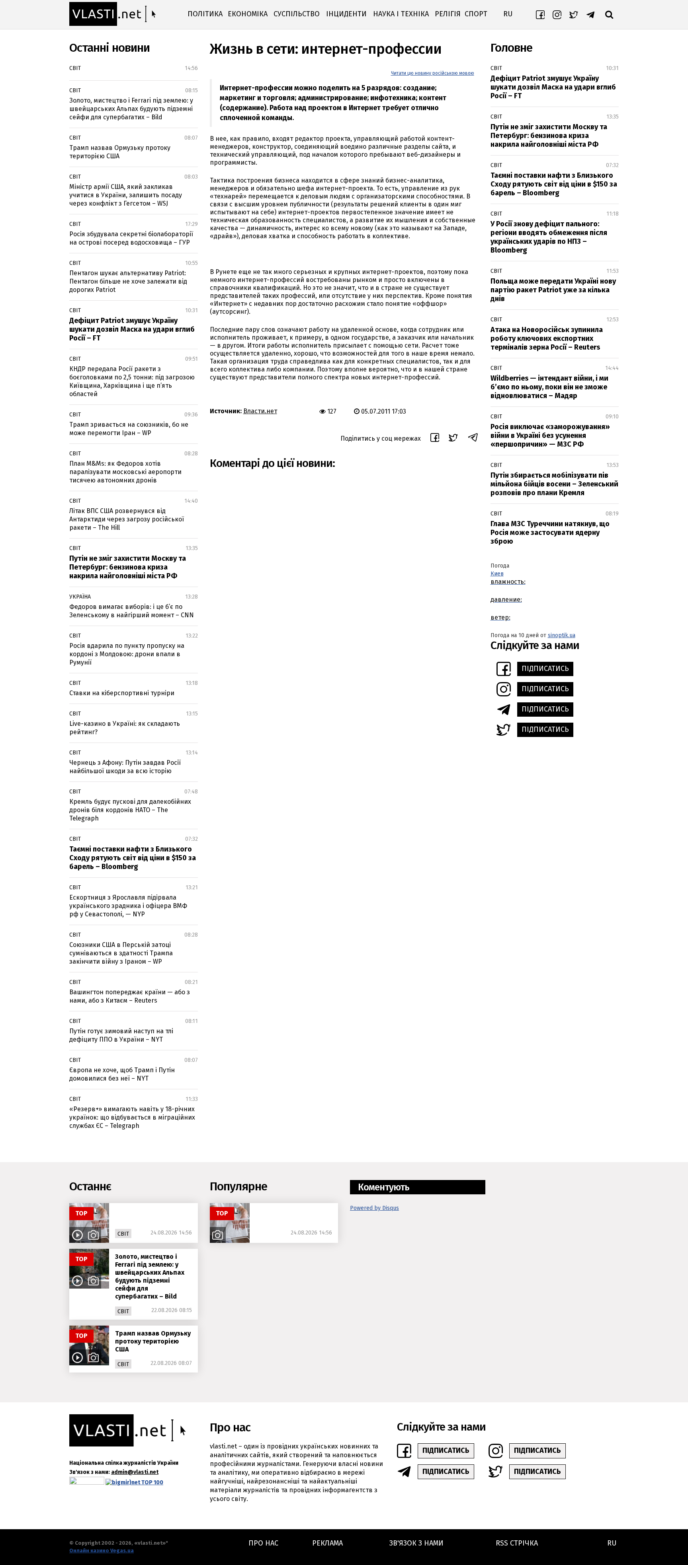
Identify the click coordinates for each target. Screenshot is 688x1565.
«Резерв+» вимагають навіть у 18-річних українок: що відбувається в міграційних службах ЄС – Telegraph (132, 1117)
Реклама (327, 1543)
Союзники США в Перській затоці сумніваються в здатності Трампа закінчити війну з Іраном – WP (121, 953)
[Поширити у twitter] (453, 439)
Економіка (248, 14)
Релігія (448, 14)
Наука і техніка (401, 14)
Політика (205, 14)
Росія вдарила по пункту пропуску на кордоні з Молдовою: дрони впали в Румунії (126, 654)
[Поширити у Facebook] (434, 438)
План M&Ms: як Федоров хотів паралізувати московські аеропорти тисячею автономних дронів (125, 472)
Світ (75, 68)
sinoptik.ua (561, 635)
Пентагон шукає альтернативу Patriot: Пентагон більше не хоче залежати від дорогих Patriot (128, 281)
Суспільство (297, 14)
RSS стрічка (517, 1543)
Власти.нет (260, 411)
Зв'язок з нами (416, 1543)
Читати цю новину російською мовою (432, 73)
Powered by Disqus (374, 1208)
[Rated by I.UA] (86, 1482)
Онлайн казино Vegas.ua (101, 1550)
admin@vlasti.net (134, 1472)
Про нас (263, 1543)
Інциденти (346, 14)
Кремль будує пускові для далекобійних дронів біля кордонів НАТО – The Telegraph (130, 810)
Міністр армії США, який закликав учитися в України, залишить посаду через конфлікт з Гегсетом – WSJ (125, 195)
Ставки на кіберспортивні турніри (121, 693)
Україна (80, 596)
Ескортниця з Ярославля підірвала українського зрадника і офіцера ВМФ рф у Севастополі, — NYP (128, 906)
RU (507, 14)
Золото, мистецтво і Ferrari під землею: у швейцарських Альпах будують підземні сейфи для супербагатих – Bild (131, 109)
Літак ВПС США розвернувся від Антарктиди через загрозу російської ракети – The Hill (126, 519)
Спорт (476, 14)
